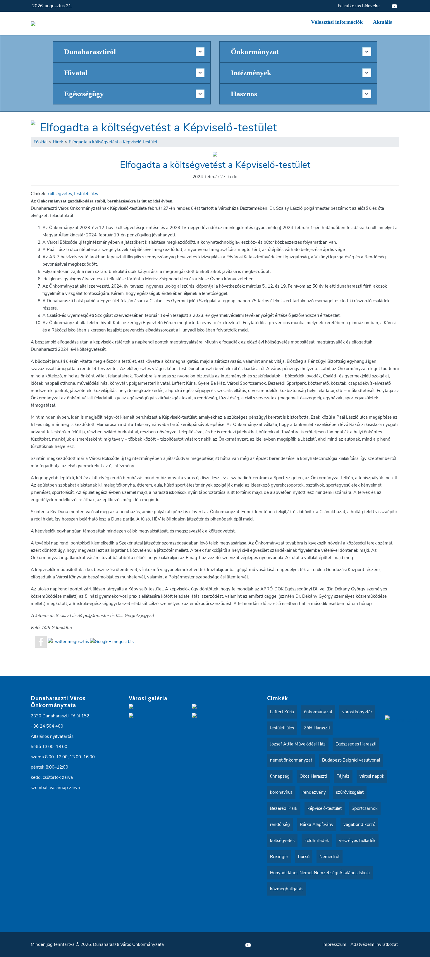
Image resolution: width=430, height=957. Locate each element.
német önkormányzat (291, 760)
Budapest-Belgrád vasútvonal (351, 760)
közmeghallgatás (286, 889)
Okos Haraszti (313, 776)
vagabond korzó (359, 824)
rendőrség (280, 824)
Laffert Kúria (282, 712)
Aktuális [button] (382, 22)
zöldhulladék (317, 840)
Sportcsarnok (365, 808)
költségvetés (59, 194)
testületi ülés (86, 194)
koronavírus (281, 792)
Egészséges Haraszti (356, 744)
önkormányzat (318, 712)
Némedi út (329, 857)
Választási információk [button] (337, 22)
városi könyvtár (357, 712)
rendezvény (314, 792)
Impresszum (334, 944)
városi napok (372, 776)
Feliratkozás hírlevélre (359, 6)
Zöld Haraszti (317, 728)
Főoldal (40, 142)
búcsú (303, 857)
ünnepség (280, 776)
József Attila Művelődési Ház (298, 744)
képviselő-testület (324, 808)
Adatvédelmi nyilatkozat (374, 944)
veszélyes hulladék (357, 840)
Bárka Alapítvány (316, 824)
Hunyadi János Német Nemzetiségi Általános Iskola (320, 873)
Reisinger (279, 857)
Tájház (343, 776)
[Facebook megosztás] (41, 641)
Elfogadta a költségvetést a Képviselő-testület (158, 127)
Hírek (58, 142)
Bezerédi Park (283, 808)
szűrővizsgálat (350, 792)
